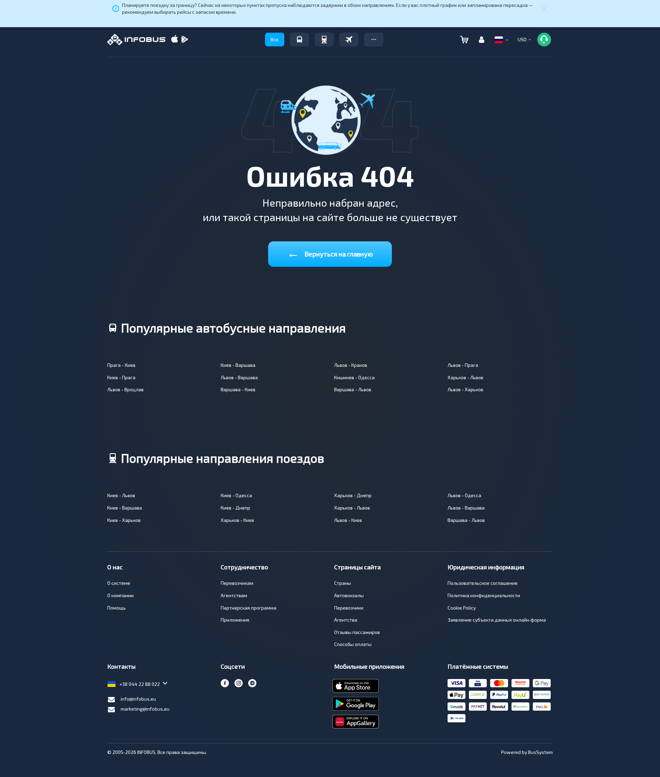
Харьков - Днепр (353, 495)
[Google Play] (184, 39)
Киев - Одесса (236, 495)
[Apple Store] (174, 39)
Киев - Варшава (238, 365)
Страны (342, 583)
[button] (373, 39)
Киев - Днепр (235, 508)
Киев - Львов (121, 495)
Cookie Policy (462, 608)
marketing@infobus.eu (145, 709)
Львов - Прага (463, 365)
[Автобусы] (299, 39)
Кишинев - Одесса (354, 377)
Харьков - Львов (465, 377)
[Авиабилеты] (349, 39)
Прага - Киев (121, 365)
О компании (120, 595)
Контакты (121, 666)
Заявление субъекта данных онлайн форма (497, 620)
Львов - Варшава (239, 377)
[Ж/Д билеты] (324, 39)
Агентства (345, 620)
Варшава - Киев (238, 389)
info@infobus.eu (138, 699)
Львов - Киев (348, 520)
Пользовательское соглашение (483, 583)
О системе (118, 583)
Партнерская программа (248, 608)
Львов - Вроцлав (125, 389)
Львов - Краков (350, 365)
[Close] (544, 8)
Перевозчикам (237, 583)
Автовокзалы (349, 595)
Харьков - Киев (237, 520)
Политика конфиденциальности (484, 595)
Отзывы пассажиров (357, 632)
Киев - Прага (121, 377)
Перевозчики (348, 608)
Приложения (235, 620)
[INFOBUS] (136, 39)
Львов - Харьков (465, 389)
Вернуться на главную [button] (330, 252)
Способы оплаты (353, 644)
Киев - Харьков (124, 520)
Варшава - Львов (352, 389)
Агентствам (234, 595)
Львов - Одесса (464, 495)
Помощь (116, 608)
